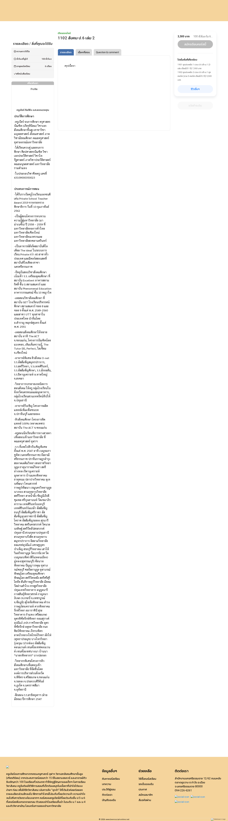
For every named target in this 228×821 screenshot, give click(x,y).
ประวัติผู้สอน (109, 789)
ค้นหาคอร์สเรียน (111, 778)
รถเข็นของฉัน (146, 784)
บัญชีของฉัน (109, 800)
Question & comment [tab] (107, 52)
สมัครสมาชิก (146, 794)
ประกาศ (143, 789)
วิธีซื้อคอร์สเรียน (147, 778)
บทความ (106, 784)
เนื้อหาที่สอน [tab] (84, 52)
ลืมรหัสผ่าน (145, 800)
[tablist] (114, 52)
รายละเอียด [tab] (66, 52)
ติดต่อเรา (107, 794)
